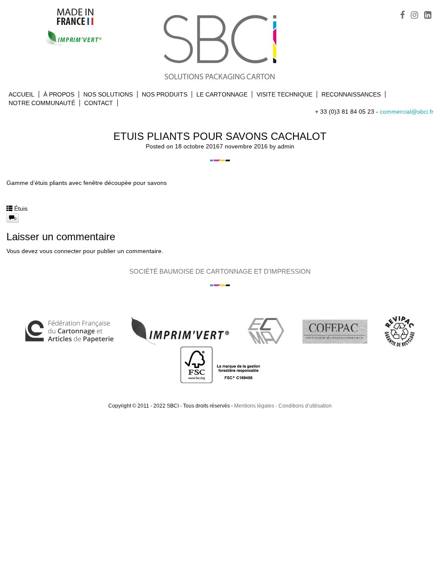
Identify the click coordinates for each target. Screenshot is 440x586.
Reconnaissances (351, 94)
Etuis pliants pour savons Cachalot (220, 136)
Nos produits (164, 94)
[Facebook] (402, 15)
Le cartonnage (222, 94)
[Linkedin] (427, 15)
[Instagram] (414, 15)
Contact (98, 103)
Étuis (21, 208)
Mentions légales (254, 406)
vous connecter (60, 251)
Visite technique (284, 94)
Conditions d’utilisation (305, 406)
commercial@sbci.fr (407, 111)
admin (286, 146)
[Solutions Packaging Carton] (220, 46)
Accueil (21, 94)
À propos (58, 94)
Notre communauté (42, 103)
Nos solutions (108, 94)
